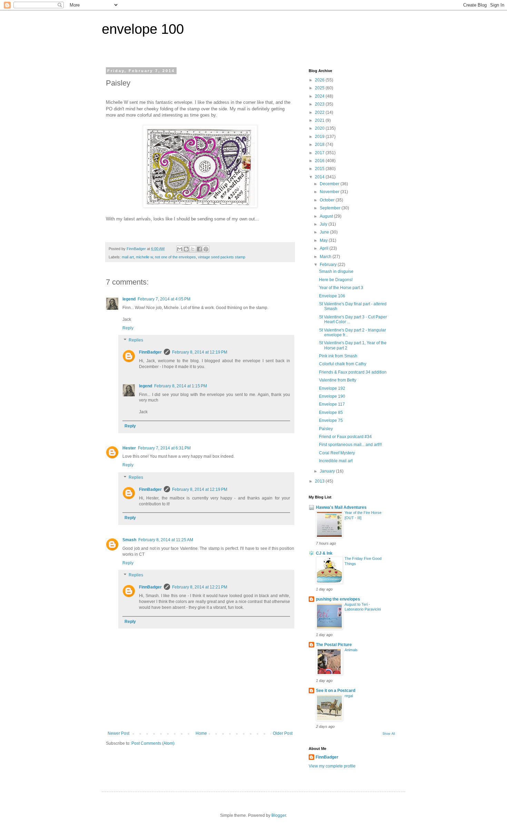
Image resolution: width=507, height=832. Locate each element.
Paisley (326, 428)
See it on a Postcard (335, 690)
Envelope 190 (332, 396)
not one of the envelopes (175, 257)
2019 (320, 136)
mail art (128, 257)
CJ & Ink (324, 553)
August (327, 216)
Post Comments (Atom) (153, 743)
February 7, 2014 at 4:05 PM (164, 299)
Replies (136, 340)
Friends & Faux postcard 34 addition (353, 372)
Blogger (278, 815)
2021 (320, 120)
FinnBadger (150, 352)
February (329, 264)
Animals (351, 650)
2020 (320, 128)
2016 (320, 160)
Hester (129, 448)
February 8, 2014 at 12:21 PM (199, 587)
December (330, 183)
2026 (320, 80)
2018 (320, 144)
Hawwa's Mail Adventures (341, 507)
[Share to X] (192, 249)
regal (349, 696)
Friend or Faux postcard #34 (345, 436)
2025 (320, 88)
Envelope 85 (331, 412)
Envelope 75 (331, 420)
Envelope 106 (332, 296)
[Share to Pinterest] (205, 249)
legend (129, 299)
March (326, 256)
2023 (320, 104)
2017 (320, 152)
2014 (320, 177)
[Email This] (179, 249)
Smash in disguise (336, 271)
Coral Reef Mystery (337, 452)
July (324, 224)
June (325, 232)
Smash (129, 539)
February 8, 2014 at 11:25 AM (165, 539)
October (328, 200)
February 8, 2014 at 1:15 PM (180, 386)
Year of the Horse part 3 (341, 287)
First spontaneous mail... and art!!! (350, 444)
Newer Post (118, 733)
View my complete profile (332, 766)
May (324, 240)
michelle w (144, 257)
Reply (127, 328)
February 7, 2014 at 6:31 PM (164, 448)
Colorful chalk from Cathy (342, 363)
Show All (388, 733)
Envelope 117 (332, 404)
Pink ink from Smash (338, 356)
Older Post (282, 733)
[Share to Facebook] (199, 249)
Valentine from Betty (337, 380)
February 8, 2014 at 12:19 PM (199, 352)
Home (201, 733)
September (330, 208)
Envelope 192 (332, 388)
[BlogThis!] (186, 249)
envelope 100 (143, 29)
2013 (320, 481)
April (324, 248)
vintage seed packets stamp (221, 257)
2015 (320, 168)
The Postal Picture (334, 644)
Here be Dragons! (335, 279)
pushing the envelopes (338, 599)
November (330, 191)
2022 (320, 112)
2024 (320, 96)
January (328, 471)
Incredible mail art (335, 460)
